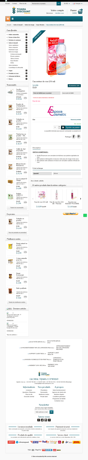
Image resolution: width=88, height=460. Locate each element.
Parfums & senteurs (15, 40)
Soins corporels (13, 47)
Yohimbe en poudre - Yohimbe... (20, 120)
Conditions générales (59, 396)
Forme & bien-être (14, 37)
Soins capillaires (13, 45)
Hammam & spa (13, 49)
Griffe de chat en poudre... (20, 150)
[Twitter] (42, 420)
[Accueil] (7, 18)
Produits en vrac (14, 73)
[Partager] (73, 136)
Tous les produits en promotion (18, 232)
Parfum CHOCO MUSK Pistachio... (19, 196)
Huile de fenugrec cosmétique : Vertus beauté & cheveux (12, 326)
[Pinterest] (79, 136)
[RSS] (9, 308)
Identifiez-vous (59, 13)
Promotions (44, 390)
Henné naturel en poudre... (21, 244)
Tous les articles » (12, 335)
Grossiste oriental (29, 396)
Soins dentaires (13, 65)
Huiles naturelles (14, 34)
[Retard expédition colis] (12, 0)
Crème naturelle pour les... (21, 259)
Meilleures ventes (44, 394)
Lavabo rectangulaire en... (20, 90)
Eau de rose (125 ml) (41, 202)
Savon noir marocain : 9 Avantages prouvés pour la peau (14, 316)
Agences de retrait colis (59, 392)
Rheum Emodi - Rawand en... (21, 164)
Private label (44, 396)
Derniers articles (19, 308)
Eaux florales (14, 60)
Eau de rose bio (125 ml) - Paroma (57, 203)
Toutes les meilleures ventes (17, 302)
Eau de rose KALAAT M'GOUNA (72, 203)
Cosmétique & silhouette (16, 67)
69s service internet (50, 456)
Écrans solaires (15, 56)
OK (59, 3)
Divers (11, 79)
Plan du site (29, 394)
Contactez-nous (59, 401)
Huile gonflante (21, 288)
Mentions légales (59, 394)
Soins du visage (13, 52)
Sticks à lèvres (15, 58)
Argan (10, 70)
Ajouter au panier (73, 127)
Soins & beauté (13, 43)
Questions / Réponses (29, 392)
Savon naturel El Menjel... (21, 179)
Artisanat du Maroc (14, 76)
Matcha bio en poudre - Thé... (21, 135)
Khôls (12, 63)
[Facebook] (38, 420)
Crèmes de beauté (16, 54)
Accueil (9, 25)
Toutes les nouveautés (17, 207)
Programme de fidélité (59, 398)
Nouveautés (44, 392)
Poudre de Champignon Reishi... (20, 105)
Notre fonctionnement (59, 390)
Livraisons (29, 390)
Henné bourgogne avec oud (20, 274)
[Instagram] (45, 420)
